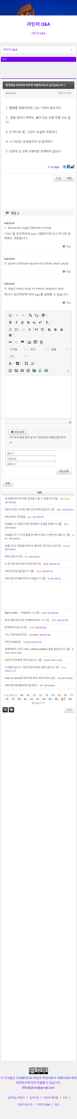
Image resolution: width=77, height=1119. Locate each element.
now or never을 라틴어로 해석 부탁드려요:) (28, 678)
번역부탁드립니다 (14, 627)
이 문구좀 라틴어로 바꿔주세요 (21, 563)
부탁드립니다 (12, 556)
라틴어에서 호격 (13, 516)
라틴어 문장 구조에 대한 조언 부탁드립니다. (28, 509)
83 (37, 699)
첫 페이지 (11, 695)
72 (40, 695)
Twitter (64, 166)
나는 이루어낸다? (14, 634)
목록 (69, 178)
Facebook (68, 166)
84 (44, 699)
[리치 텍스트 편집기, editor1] (39, 396)
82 (31, 699)
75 (59, 695)
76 (65, 695)
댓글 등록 (64, 471)
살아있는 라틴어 (16, 1097)
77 (71, 695)
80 (19, 699)
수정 (58, 178)
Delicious (72, 166)
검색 (5, 709)
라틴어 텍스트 (25, 1104)
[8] (32, 571)
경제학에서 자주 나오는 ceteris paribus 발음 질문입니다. (35, 649)
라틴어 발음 (11, 642)
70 (28, 695)
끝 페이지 (37, 702)
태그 (11, 709)
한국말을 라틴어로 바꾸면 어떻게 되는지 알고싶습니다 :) (35, 85)
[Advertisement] (38, 72)
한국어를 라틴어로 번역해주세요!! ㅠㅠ (25, 620)
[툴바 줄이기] (68, 371)
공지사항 (34, 1097)
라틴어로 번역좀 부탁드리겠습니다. (23, 578)
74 (52, 695)
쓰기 (69, 710)
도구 (65, 1097)
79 (13, 699)
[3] (56, 498)
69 (21, 695)
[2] (23, 516)
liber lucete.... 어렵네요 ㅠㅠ (20, 612)
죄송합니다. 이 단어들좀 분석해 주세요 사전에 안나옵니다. (35, 534)
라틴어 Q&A (38, 24)
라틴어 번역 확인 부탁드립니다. (21, 660)
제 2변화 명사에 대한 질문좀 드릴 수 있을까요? (29, 498)
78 (6, 699)
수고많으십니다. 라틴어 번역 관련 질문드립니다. (30, 667)
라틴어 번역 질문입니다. (17, 571)
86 (56, 699)
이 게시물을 (53, 167)
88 (70, 699)
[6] (60, 523)
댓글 (68, 246)
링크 (57, 1104)
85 (50, 699)
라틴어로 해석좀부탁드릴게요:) (21, 685)
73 (46, 695)
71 (34, 695)
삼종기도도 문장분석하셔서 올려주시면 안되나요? (31, 545)
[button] (10, 315)
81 (25, 699)
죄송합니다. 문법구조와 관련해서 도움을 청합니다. (31, 523)
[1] (53, 509)
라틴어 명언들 (50, 1097)
